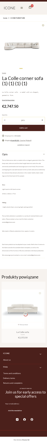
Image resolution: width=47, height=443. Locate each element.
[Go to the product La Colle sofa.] (23, 309)
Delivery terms (9, 378)
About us (7, 360)
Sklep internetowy (21, 440)
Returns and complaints (12, 383)
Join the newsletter (15, 411)
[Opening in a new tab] (17, 419)
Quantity (4, 115)
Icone (5, 18)
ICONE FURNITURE (17, 18)
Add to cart (23, 128)
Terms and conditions (12, 373)
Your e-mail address (12, 404)
